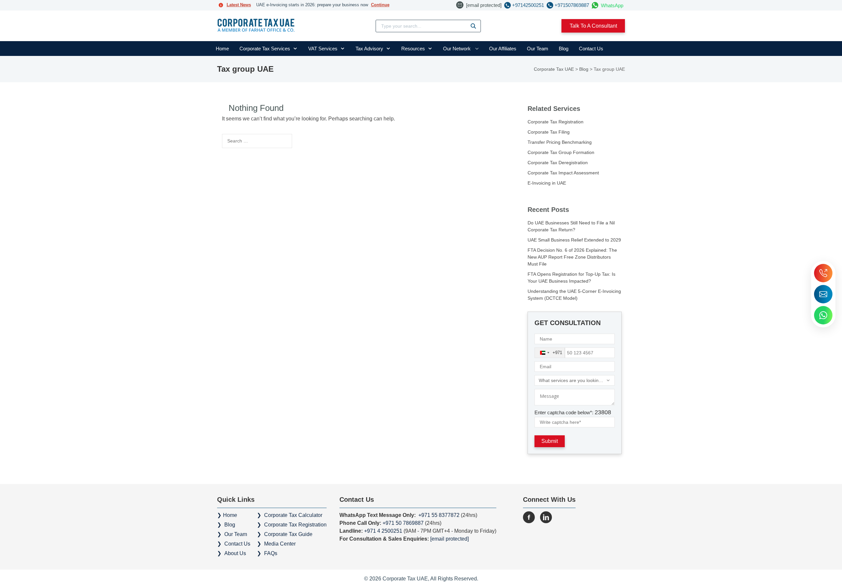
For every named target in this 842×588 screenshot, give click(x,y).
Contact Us (591, 48)
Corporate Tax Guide (288, 534)
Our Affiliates (502, 48)
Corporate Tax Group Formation (561, 152)
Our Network (457, 48)
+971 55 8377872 (438, 515)
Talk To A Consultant (593, 26)
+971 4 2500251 (383, 531)
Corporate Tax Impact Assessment (563, 172)
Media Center (280, 544)
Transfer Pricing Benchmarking (560, 142)
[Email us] (823, 294)
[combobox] (550, 353)
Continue (380, 4)
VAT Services (322, 48)
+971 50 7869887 (404, 523)
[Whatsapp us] (823, 315)
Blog (563, 48)
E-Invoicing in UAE (547, 183)
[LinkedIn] (546, 517)
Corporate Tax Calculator (293, 515)
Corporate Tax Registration (555, 121)
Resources (413, 48)
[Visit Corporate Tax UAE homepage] (256, 26)
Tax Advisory (369, 48)
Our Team (537, 48)
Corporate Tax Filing (549, 132)
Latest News (239, 4)
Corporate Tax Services (264, 48)
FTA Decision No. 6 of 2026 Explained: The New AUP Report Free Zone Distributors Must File (572, 257)
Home (222, 48)
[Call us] (823, 273)
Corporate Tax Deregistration (558, 162)
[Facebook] (529, 517)
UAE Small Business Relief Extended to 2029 (574, 240)
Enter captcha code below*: (572, 412)
